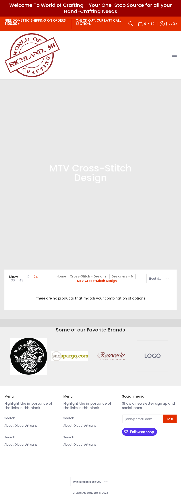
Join (169, 419)
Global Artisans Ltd (85, 493)
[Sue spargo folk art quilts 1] (69, 356)
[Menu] (174, 55)
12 (28, 277)
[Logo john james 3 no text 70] (28, 356)
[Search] (131, 24)
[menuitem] (146, 24)
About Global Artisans (20, 425)
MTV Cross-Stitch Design (97, 281)
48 (21, 280)
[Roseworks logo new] (111, 356)
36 (13, 280)
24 (36, 277)
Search (9, 418)
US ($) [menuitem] (173, 24)
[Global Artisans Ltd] (32, 55)
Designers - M (122, 276)
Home (61, 276)
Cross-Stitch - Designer (89, 276)
